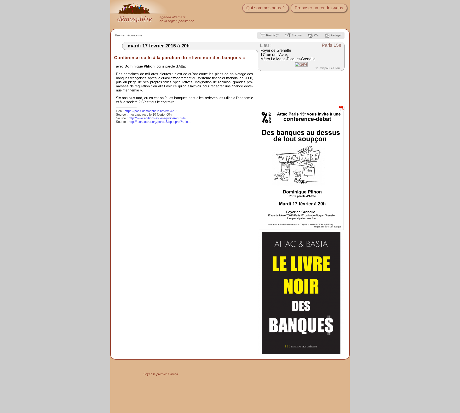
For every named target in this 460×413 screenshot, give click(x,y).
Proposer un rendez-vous (319, 8)
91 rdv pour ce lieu (328, 68)
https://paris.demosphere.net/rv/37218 (151, 111)
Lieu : (266, 45)
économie (134, 35)
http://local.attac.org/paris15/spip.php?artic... (160, 122)
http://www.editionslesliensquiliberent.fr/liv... (159, 118)
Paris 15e (331, 45)
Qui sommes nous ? (265, 8)
